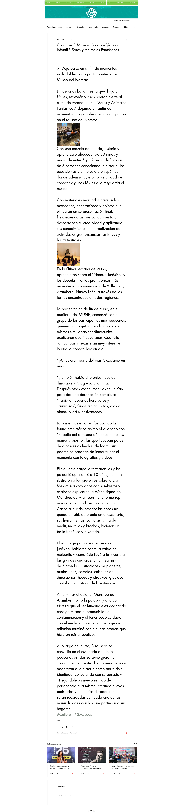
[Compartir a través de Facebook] (58, 727)
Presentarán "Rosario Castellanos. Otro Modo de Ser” (91, 767)
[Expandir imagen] (68, 134)
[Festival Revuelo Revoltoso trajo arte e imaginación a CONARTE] (123, 755)
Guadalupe (81, 27)
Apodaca (105, 27)
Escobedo (116, 27)
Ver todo (134, 744)
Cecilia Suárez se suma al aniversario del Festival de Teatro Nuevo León (59, 767)
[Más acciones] (126, 40)
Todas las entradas (54, 27)
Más (126, 27)
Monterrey (69, 27)
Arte (58, 720)
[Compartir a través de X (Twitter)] (62, 727)
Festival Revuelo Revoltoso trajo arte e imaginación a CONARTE (123, 767)
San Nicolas (93, 27)
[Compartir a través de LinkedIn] (67, 727)
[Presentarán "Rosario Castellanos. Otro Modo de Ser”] (92, 755)
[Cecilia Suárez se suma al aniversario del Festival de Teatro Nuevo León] (61, 755)
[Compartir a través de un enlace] (72, 727)
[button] (58, 2)
